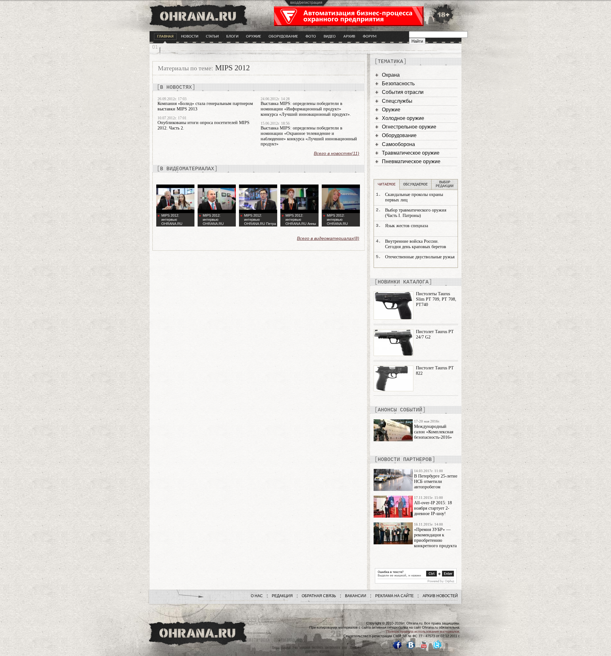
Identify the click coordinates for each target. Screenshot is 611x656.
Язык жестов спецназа (406, 225)
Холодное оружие (403, 118)
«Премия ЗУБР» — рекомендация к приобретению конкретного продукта (435, 537)
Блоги (232, 36)
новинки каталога (403, 282)
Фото (311, 36)
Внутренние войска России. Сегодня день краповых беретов (415, 244)
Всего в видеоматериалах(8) (328, 238)
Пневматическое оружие (411, 161)
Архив (349, 36)
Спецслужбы (397, 101)
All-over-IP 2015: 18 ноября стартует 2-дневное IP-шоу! (433, 508)
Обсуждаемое (415, 184)
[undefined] (416, 581)
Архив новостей (440, 596)
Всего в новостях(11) (336, 153)
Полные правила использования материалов (422, 631)
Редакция (282, 596)
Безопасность (398, 83)
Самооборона (398, 144)
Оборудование (283, 36)
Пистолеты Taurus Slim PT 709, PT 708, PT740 (436, 299)
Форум (369, 36)
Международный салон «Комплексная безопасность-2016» (433, 432)
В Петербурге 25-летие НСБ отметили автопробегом (435, 481)
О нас (257, 596)
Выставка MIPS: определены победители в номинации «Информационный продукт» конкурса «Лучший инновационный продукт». (306, 109)
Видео (330, 36)
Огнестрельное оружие (409, 126)
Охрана (391, 75)
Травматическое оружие (410, 153)
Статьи (212, 36)
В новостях (176, 87)
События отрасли (403, 92)
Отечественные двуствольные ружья (419, 257)
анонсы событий (400, 410)
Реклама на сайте (394, 596)
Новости (189, 36)
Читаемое (387, 184)
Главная (165, 36)
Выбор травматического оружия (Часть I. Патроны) (415, 213)
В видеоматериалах (187, 169)
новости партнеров (405, 460)
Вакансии (355, 596)
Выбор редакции (444, 184)
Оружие (253, 36)
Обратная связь (319, 596)
